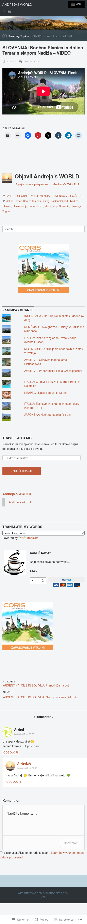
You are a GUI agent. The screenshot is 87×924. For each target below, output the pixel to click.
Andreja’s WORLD (16, 493)
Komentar (70, 843)
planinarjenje (20, 206)
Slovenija (76, 206)
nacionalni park (60, 201)
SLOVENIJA (65, 36)
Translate (32, 538)
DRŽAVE (37, 36)
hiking (45, 201)
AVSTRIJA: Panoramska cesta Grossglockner (53, 371)
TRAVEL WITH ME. (17, 438)
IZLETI (10, 196)
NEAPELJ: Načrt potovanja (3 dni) (46, 393)
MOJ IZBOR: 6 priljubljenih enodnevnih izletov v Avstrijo (53, 351)
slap (55, 206)
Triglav (6, 211)
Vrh (43, 897)
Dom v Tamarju (32, 201)
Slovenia (64, 206)
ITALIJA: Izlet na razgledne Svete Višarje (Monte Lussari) (50, 340)
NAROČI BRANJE (22, 471)
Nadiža (74, 201)
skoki (48, 206)
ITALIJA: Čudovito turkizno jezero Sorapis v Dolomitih (52, 384)
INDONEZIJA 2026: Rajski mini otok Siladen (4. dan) (54, 318)
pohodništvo (36, 206)
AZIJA (50, 36)
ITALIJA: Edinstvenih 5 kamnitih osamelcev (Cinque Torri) (51, 406)
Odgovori (10, 752)
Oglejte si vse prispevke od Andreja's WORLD (47, 184)
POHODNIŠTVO (25, 196)
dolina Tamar (13, 201)
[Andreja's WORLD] (43, 23)
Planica (6, 206)
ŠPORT (79, 196)
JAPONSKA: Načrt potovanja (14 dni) (48, 414)
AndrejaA (24, 763)
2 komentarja (31, 61)
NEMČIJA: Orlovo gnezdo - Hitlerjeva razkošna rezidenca (54, 329)
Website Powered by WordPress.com (43, 893)
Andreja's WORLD (17, 4)
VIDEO (70, 196)
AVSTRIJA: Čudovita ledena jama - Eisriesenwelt (46, 362)
